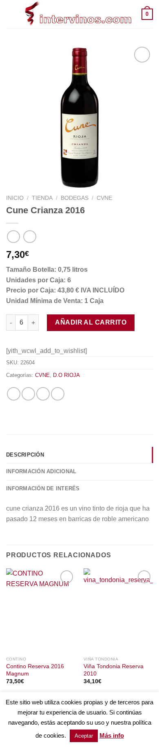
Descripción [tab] (25, 455)
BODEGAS (74, 198)
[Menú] (11, 14)
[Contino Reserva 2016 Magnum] (40, 610)
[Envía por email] (43, 394)
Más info (111, 735)
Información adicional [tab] (41, 471)
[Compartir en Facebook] (13, 394)
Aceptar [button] (84, 736)
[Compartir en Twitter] (28, 394)
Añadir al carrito (90, 322)
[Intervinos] (78, 14)
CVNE (104, 198)
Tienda (42, 198)
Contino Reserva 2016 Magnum (35, 670)
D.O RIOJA (66, 375)
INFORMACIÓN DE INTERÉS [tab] (43, 488)
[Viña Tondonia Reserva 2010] (118, 610)
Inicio (15, 198)
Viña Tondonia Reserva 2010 (114, 670)
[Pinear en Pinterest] (57, 394)
